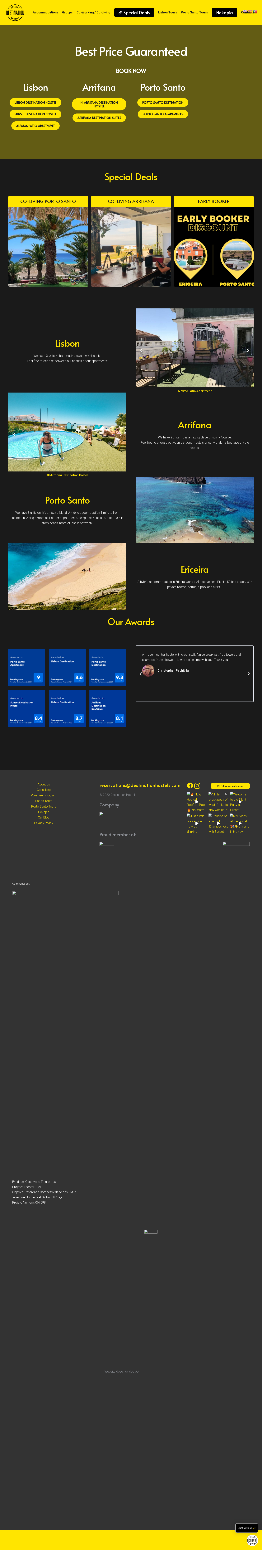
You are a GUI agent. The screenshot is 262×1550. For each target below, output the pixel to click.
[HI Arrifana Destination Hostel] (67, 432)
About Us (44, 784)
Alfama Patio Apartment (195, 391)
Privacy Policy (43, 823)
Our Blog (43, 817)
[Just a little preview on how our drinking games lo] (197, 823)
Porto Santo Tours (43, 806)
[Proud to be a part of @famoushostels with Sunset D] (218, 823)
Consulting (44, 790)
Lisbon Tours (43, 801)
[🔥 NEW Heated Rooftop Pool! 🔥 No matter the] (197, 801)
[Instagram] (197, 785)
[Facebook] (190, 785)
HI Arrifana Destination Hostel (67, 475)
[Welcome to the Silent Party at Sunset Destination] (240, 801)
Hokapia (43, 812)
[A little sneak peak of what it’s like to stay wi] (218, 801)
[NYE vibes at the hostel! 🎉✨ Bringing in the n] (240, 823)
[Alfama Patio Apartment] (195, 347)
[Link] (15, 12)
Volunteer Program (43, 795)
